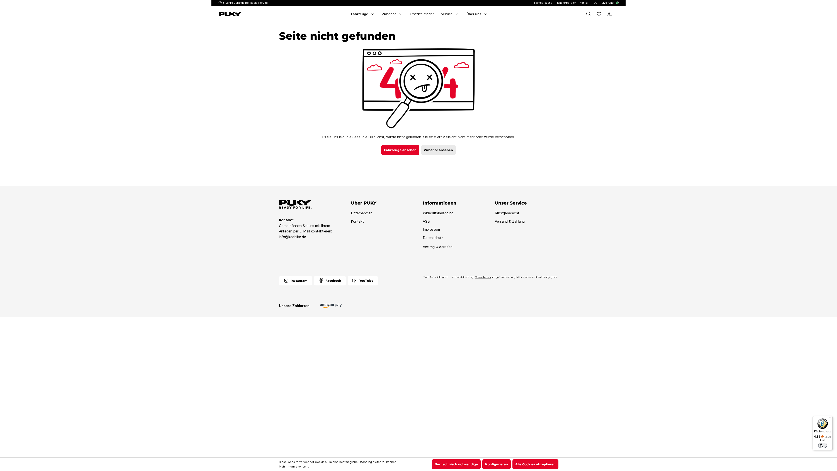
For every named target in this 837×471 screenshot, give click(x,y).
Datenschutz (433, 238)
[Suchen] (588, 14)
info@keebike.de (292, 237)
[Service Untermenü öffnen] (457, 14)
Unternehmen (362, 213)
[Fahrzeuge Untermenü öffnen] (373, 14)
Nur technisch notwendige (456, 464)
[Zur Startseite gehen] (250, 14)
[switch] (822, 445)
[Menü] (830, 418)
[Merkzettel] (599, 14)
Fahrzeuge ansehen (400, 150)
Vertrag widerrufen (438, 247)
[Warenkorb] (617, 14)
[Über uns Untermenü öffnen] (486, 14)
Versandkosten (483, 277)
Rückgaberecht (507, 213)
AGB (426, 221)
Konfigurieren (496, 464)
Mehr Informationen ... (294, 466)
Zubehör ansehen (438, 150)
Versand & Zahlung (510, 221)
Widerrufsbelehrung (438, 213)
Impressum (431, 229)
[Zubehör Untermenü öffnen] (401, 14)
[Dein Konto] (609, 14)
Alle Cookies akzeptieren (535, 464)
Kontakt (357, 221)
